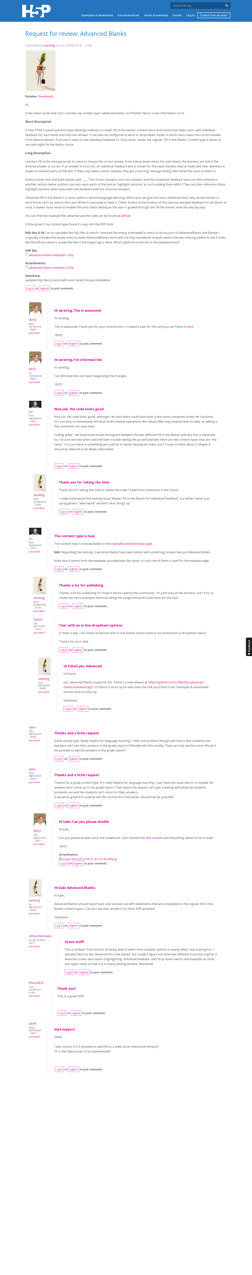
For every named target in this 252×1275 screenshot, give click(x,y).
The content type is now (74, 536)
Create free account (214, 15)
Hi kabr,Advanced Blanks (74, 887)
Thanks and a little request (76, 733)
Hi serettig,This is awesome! (77, 310)
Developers (45, 96)
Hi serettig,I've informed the (78, 359)
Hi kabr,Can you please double (84, 821)
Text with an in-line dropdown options (90, 625)
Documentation (128, 15)
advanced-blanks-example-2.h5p (51, 268)
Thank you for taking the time (84, 482)
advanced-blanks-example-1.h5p (51, 255)
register (44, 288)
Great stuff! (74, 942)
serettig (49, 45)
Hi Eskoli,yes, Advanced (82, 666)
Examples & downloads (97, 15)
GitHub (126, 216)
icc (31, 411)
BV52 (33, 320)
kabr (32, 727)
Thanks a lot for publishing (81, 585)
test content (154, 838)
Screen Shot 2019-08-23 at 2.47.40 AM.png (90, 859)
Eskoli (38, 619)
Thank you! (66, 988)
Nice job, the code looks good (79, 409)
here (190, 327)
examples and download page (131, 544)
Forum (177, 15)
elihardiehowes (40, 936)
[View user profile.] (40, 90)
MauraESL (36, 982)
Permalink (34, 333)
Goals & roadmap (156, 15)
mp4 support (64, 1029)
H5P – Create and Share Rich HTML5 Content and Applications (36, 11)
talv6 (32, 1023)
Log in (191, 15)
